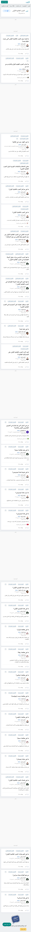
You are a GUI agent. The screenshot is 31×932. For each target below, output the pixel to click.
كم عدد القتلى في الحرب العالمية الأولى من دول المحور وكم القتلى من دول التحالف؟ (16, 236)
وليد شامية (23, 309)
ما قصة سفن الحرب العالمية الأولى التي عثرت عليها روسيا (16, 40)
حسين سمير (23, 44)
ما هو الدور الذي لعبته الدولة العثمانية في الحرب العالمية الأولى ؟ (17, 283)
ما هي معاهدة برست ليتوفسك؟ (20, 696)
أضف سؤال (23, 929)
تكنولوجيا (25, 6)
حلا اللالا (24, 69)
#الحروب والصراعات (10, 36)
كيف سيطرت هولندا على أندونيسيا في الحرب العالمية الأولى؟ (16, 306)
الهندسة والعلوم (5, 6)
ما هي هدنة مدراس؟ (23, 898)
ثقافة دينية (12, 6)
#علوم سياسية (25, 161)
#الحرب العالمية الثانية (24, 139)
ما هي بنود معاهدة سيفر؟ (21, 450)
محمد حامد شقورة (22, 239)
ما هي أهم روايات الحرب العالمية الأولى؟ (17, 854)
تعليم (29, 6)
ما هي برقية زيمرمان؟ (23, 759)
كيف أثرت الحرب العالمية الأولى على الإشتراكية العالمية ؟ (18, 353)
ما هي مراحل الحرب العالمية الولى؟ (19, 189)
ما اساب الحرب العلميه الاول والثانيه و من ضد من (17, 65)
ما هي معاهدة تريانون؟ (22, 675)
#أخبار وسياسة (25, 206)
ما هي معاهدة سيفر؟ (23, 738)
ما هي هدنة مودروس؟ (22, 514)
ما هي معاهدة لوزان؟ (23, 630)
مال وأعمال (18, 6)
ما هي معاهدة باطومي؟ (22, 717)
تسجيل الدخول (4, 2)
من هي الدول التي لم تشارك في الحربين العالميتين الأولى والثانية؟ (17, 427)
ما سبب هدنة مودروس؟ (22, 493)
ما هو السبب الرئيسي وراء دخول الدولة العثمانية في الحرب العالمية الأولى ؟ (18, 258)
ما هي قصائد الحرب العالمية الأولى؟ (19, 780)
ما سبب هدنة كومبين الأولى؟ (21, 588)
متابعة (19, 44)
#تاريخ (27, 58)
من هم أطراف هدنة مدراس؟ (21, 875)
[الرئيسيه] (28, 2)
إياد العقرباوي (23, 430)
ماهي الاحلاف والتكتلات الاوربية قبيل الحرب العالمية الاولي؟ (16, 167)
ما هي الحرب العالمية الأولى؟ (20, 212)
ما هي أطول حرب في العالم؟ (20, 142)
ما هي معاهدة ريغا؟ (23, 652)
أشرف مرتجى (23, 262)
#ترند (17, 36)
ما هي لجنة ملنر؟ (24, 329)
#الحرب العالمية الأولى (24, 36)
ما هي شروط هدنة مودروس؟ (20, 472)
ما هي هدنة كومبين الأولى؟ (21, 609)
